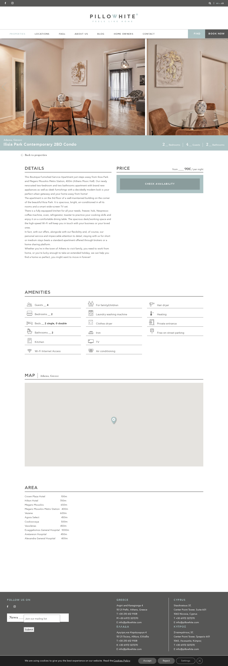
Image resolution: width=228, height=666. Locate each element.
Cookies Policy (121, 660)
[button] (114, 420)
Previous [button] (4, 87)
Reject (166, 660)
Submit (29, 629)
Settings (185, 660)
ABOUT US (81, 34)
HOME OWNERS (123, 34)
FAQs (62, 34)
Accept (147, 660)
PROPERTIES (17, 34)
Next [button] (223, 87)
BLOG (100, 34)
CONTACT (149, 34)
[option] (73, 86)
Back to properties (36, 155)
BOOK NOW (216, 33)
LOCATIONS (42, 34)
